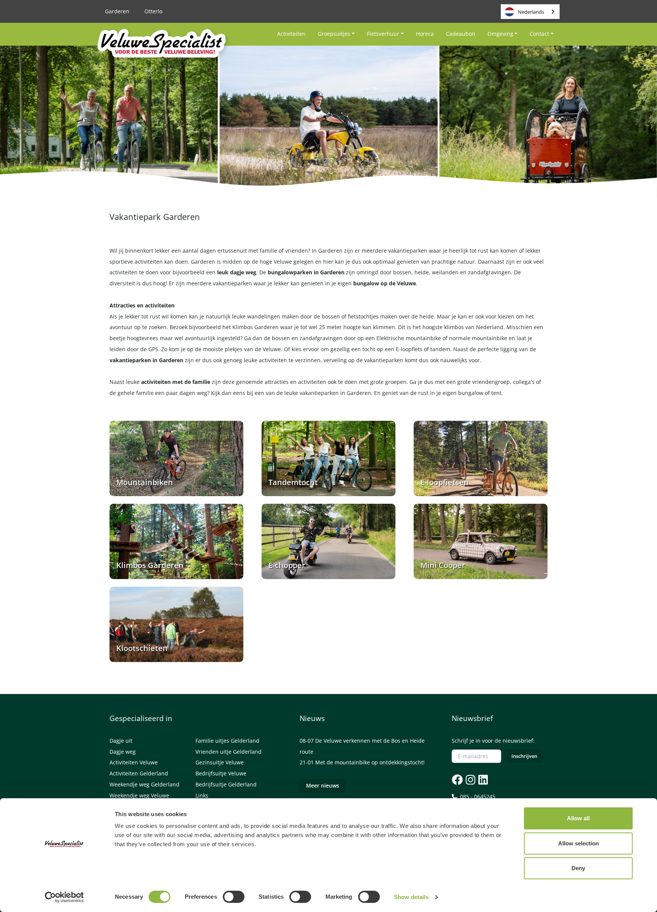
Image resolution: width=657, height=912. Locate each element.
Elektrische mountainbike (408, 338)
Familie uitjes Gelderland (227, 740)
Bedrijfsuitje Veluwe (220, 773)
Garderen (117, 11)
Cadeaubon (460, 33)
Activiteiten (291, 33)
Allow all (578, 818)
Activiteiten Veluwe (134, 762)
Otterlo (153, 11)
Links (201, 795)
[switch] (233, 897)
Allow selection (578, 843)
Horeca (425, 33)
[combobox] (530, 11)
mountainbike (489, 338)
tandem (440, 349)
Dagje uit (121, 740)
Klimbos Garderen (255, 327)
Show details (411, 897)
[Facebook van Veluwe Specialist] (457, 779)
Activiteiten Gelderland (139, 773)
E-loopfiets (409, 349)
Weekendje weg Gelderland (144, 784)
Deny (578, 868)
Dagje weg (123, 751)
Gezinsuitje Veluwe (219, 762)
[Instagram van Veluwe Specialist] (469, 779)
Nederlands (531, 11)
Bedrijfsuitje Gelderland (226, 784)
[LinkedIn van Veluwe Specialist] (482, 779)
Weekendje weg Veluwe (139, 795)
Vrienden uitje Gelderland (228, 751)
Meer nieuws (322, 785)
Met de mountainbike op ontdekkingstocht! (370, 762)
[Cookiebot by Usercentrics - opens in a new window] (64, 897)
